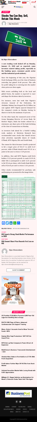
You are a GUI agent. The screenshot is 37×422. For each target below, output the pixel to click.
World (11, 412)
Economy (14, 407)
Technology (32, 409)
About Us (18, 412)
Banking (7, 407)
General (30, 407)
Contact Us (26, 412)
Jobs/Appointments (9, 409)
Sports (25, 409)
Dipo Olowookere (14, 24)
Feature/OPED (21, 407)
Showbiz (18, 409)
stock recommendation (21, 228)
